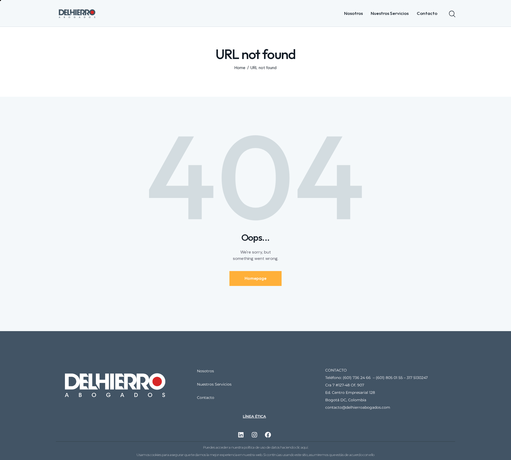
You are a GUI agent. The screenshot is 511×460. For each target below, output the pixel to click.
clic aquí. (301, 447)
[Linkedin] (241, 435)
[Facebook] (268, 435)
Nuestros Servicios (214, 384)
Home (239, 67)
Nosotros (205, 371)
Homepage (255, 278)
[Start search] (451, 14)
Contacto (205, 397)
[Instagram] (254, 435)
